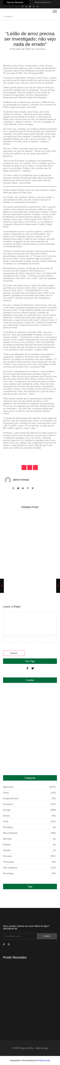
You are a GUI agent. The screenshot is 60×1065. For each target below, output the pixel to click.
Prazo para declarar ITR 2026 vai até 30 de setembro (29, 758)
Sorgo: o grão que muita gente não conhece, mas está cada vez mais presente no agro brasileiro (29, 549)
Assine (47, 936)
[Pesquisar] (55, 16)
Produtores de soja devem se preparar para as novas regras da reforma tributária (30, 523)
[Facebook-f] (27, 668)
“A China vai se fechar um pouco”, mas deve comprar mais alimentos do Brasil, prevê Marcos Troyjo (27, 575)
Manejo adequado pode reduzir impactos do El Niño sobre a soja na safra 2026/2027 (29, 696)
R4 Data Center (43, 1060)
